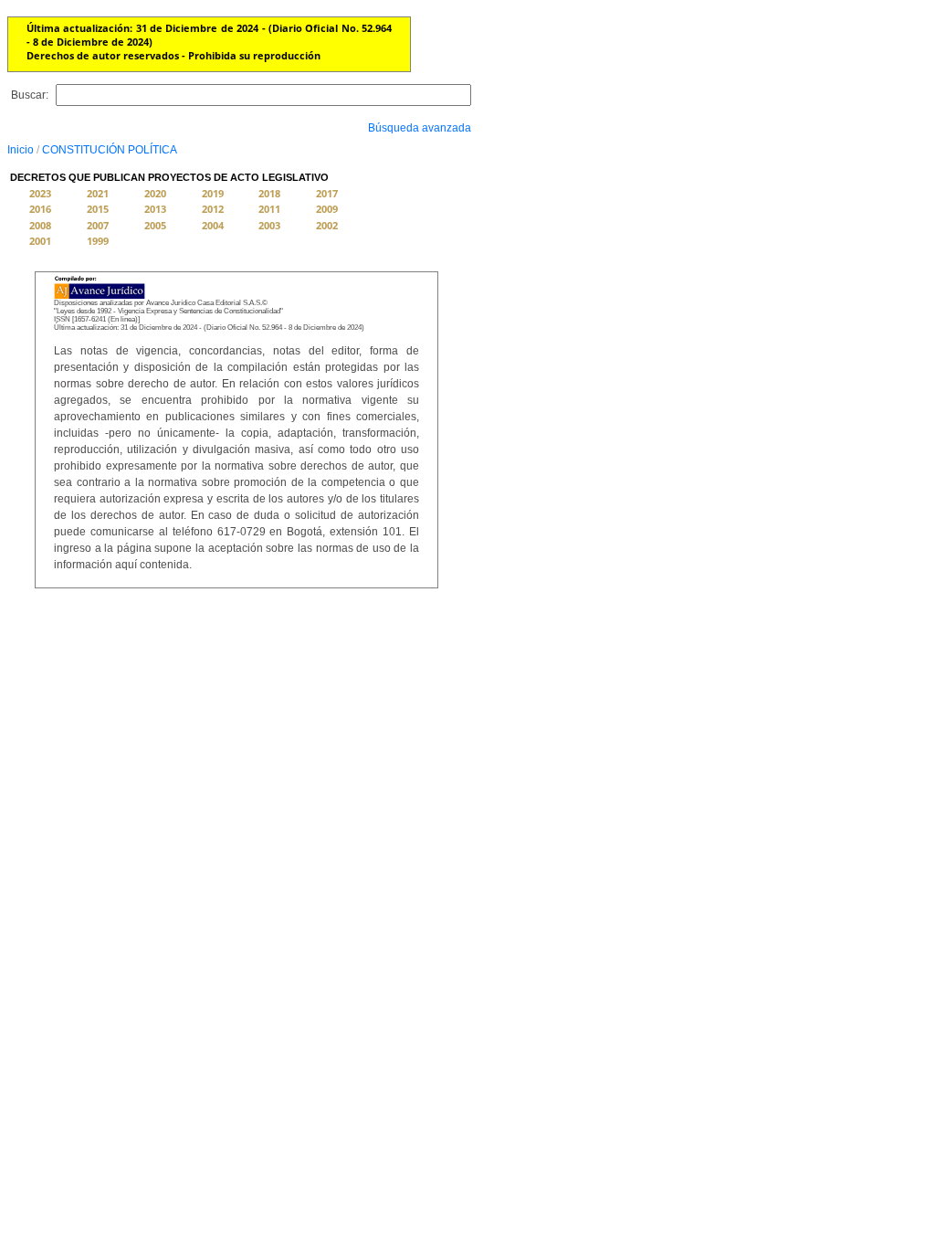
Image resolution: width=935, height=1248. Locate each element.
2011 (269, 209)
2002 (327, 225)
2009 (327, 209)
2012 (213, 209)
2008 (40, 225)
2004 (213, 225)
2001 (40, 241)
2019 (213, 193)
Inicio (20, 149)
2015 (98, 209)
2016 (40, 209)
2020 (155, 193)
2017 (327, 193)
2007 (98, 225)
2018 (269, 193)
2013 (155, 209)
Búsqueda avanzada (419, 128)
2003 (269, 225)
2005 (155, 225)
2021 (98, 193)
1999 (98, 241)
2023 (40, 193)
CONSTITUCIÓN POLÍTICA (109, 149)
